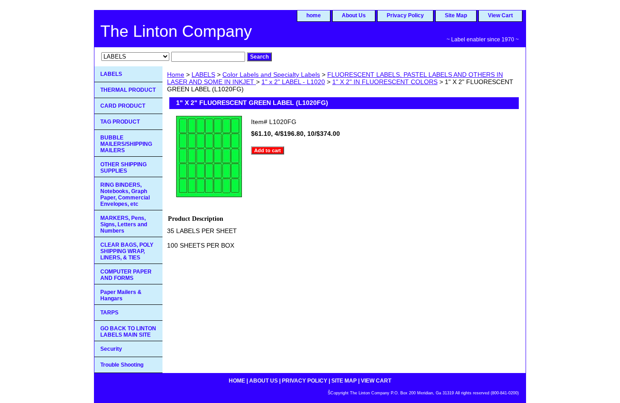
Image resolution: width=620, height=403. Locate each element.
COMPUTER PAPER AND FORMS (126, 275)
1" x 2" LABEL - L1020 (293, 81)
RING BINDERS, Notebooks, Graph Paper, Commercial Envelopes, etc (125, 194)
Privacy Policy (405, 15)
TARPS (109, 312)
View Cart (500, 15)
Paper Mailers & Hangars (121, 295)
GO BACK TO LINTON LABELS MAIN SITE (128, 331)
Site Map (456, 15)
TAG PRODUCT (120, 122)
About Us (354, 15)
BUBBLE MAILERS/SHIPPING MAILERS (126, 144)
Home (175, 74)
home (313, 15)
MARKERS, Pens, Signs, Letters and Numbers (123, 224)
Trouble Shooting (121, 365)
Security (111, 349)
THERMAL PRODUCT (128, 90)
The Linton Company (176, 31)
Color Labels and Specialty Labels (271, 74)
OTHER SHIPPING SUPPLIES (123, 167)
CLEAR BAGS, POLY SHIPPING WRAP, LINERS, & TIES (126, 251)
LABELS (203, 74)
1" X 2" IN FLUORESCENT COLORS (385, 81)
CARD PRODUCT (122, 106)
